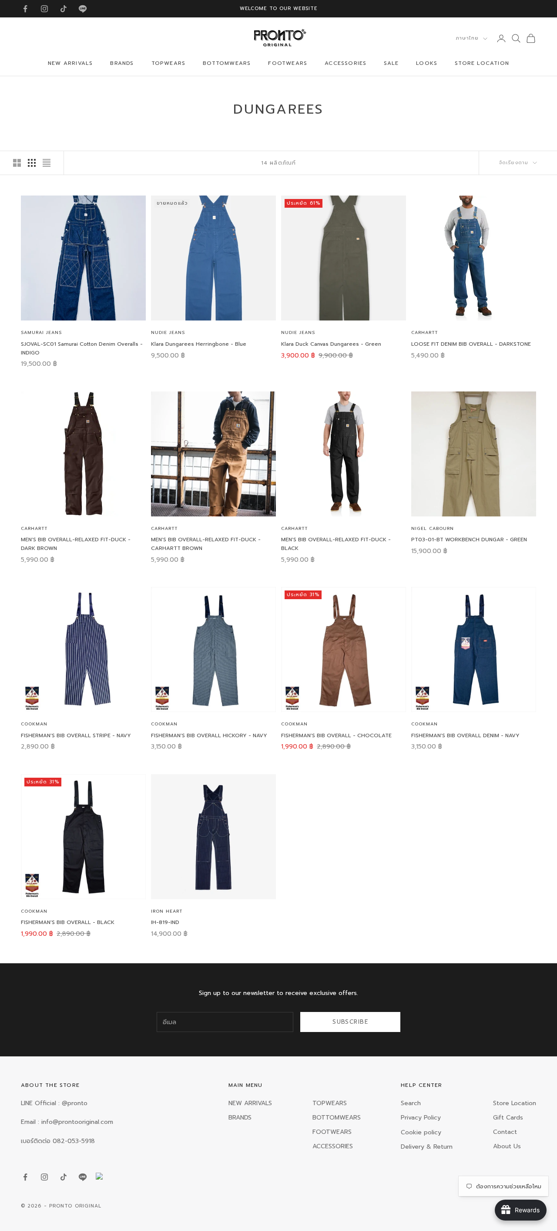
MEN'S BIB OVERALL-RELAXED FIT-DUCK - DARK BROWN (76, 544)
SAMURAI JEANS (41, 332)
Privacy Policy (421, 1117)
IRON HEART (166, 911)
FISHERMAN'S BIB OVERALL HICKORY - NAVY (209, 735)
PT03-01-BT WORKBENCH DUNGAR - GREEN (469, 539)
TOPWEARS (168, 63)
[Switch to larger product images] (17, 163)
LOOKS (426, 63)
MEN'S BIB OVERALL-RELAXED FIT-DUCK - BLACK (336, 544)
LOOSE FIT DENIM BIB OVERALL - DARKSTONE (471, 344)
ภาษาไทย (467, 38)
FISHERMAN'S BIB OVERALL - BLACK (67, 922)
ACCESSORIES (345, 63)
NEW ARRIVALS (70, 63)
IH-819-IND (165, 922)
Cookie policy (421, 1132)
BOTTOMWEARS (227, 63)
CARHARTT (424, 332)
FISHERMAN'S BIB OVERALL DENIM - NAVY (465, 735)
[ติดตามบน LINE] (82, 8)
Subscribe (350, 1022)
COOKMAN (34, 724)
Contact (505, 1132)
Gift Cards (508, 1117)
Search (411, 1103)
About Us (507, 1146)
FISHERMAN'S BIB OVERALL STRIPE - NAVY (76, 735)
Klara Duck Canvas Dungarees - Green (331, 344)
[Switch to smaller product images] (32, 163)
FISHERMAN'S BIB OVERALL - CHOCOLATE (336, 735)
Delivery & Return (427, 1146)
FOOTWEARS (287, 63)
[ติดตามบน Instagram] (44, 8)
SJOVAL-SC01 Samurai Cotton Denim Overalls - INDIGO (82, 348)
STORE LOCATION (482, 63)
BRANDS (122, 63)
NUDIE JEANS (168, 332)
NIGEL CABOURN (432, 528)
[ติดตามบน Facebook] (25, 8)
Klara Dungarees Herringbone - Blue (198, 344)
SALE (391, 63)
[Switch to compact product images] (46, 163)
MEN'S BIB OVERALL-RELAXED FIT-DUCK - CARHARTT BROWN (206, 544)
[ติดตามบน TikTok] (63, 8)
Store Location (514, 1103)
